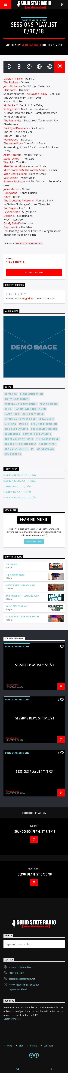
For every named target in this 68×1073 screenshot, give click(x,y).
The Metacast (47, 444)
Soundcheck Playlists (37, 434)
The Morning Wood (15, 575)
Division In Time (13, 78)
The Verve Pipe (12, 143)
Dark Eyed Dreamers (15, 128)
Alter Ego (11, 394)
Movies (23, 424)
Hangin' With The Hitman (30, 409)
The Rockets (10, 82)
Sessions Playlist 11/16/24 (17, 492)
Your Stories (13, 454)
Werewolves (10, 139)
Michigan (10, 424)
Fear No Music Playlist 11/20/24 (20, 480)
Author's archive (34, 272)
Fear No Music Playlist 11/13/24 (19, 497)
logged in (27, 298)
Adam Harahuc (12, 155)
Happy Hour (12, 414)
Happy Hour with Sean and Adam (22, 596)
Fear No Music (48, 404)
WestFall (8, 162)
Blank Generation (31, 394)
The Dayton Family (36, 94)
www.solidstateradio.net (21, 967)
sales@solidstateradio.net (22, 978)
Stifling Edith (10, 109)
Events (33, 1046)
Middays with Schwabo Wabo (20, 585)
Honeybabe (10, 193)
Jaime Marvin (11, 189)
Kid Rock (8, 105)
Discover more (11, 1018)
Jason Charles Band (15, 174)
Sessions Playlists (16, 429)
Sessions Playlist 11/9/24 (35, 771)
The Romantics (12, 120)
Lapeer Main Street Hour (20, 419)
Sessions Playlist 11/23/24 (17, 486)
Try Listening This (16, 449)
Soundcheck (12, 434)
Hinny (6, 196)
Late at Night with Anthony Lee (22, 617)
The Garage (11, 564)
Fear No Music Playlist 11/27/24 (20, 475)
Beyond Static (11, 212)
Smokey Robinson (14, 181)
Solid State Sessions (34, 20)
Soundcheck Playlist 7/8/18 (34, 831)
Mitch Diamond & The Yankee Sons (24, 170)
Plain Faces (9, 90)
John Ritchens (11, 86)
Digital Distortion (17, 399)
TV (32, 449)
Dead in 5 (9, 215)
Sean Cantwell (32, 45)
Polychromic (10, 227)
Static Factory (11, 158)
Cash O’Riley (10, 177)
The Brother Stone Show (20, 444)
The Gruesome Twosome (18, 200)
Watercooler (45, 449)
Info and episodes (34, 541)
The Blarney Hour (47, 439)
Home (9, 1046)
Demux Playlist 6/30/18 (35, 874)
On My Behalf (11, 223)
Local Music (46, 419)
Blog (21, 1046)
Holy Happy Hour (33, 414)
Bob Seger (9, 208)
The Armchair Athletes (19, 439)
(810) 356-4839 (16, 972)
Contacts (48, 1046)
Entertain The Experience (21, 404)
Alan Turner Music (14, 166)
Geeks (8, 409)
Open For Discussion (44, 424)
